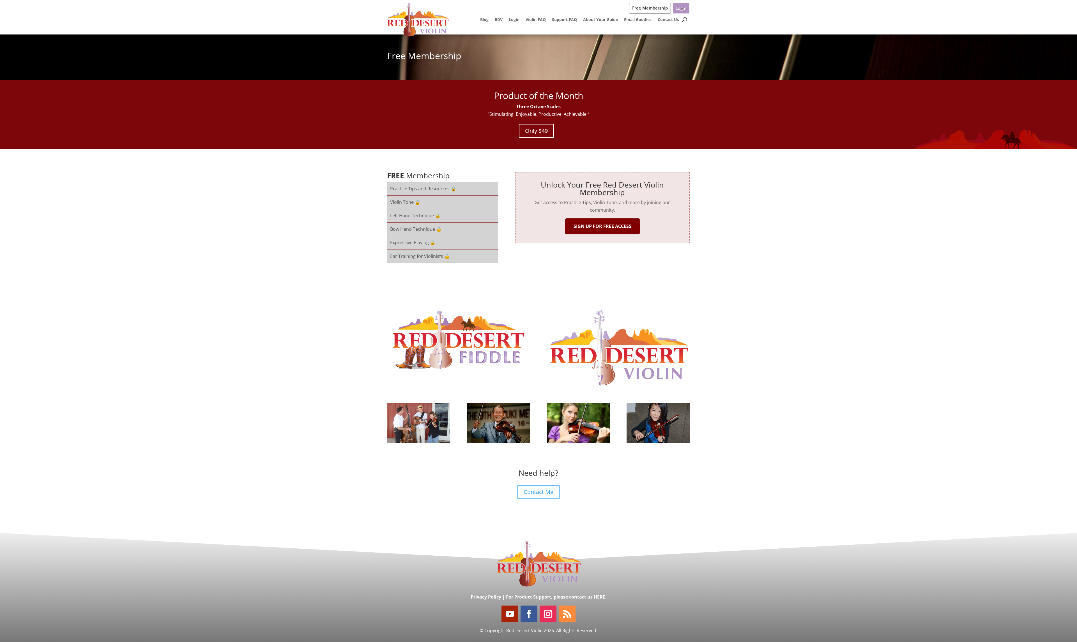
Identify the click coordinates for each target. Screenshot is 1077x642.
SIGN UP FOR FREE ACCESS (602, 226)
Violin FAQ (536, 19)
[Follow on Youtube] (509, 614)
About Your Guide (600, 19)
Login (681, 8)
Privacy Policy (486, 597)
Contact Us (668, 19)
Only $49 (536, 131)
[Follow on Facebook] (529, 614)
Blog (484, 19)
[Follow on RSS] (567, 614)
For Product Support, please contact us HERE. (556, 597)
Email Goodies (638, 19)
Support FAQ (564, 19)
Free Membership (650, 8)
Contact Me (538, 492)
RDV (499, 19)
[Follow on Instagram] (548, 614)
